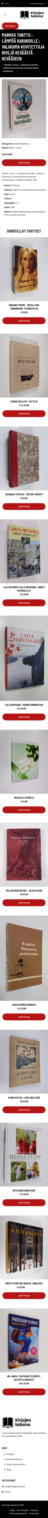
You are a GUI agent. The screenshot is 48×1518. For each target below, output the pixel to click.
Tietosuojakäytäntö (18, 1513)
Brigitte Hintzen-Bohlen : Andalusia (24, 1283)
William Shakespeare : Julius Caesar (24, 890)
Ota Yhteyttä (22, 1510)
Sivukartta (34, 1513)
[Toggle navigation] (5, 14)
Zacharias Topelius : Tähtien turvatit (24, 494)
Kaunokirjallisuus (22, 143)
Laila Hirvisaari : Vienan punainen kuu (24, 704)
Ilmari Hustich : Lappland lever (24, 1097)
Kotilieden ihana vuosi (24, 1190)
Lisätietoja (24, 162)
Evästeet (34, 1510)
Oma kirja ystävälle (24, 797)
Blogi (9, 1469)
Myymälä (10, 26)
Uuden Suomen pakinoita (24, 1004)
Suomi (7, 4)
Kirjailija (10, 1454)
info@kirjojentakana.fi (37, 4)
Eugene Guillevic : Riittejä (24, 401)
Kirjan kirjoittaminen (16, 1464)
